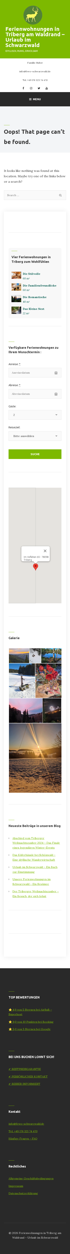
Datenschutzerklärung (23, 1193)
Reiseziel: (14, 427)
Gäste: (12, 406)
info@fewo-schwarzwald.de (35, 71)
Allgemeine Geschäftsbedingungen (31, 1178)
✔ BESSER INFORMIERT (24, 1084)
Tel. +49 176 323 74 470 (35, 80)
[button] (36, 567)
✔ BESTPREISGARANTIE (25, 1069)
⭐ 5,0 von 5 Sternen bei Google (30, 1029)
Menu (37, 99)
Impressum (16, 1186)
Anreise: (14, 364)
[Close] (45, 551)
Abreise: (14, 385)
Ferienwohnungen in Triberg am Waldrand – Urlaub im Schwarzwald (35, 37)
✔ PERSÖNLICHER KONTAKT (28, 1076)
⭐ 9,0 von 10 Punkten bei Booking (31, 1022)
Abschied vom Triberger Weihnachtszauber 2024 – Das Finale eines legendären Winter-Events (36, 842)
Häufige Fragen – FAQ (23, 1138)
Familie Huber (35, 62)
